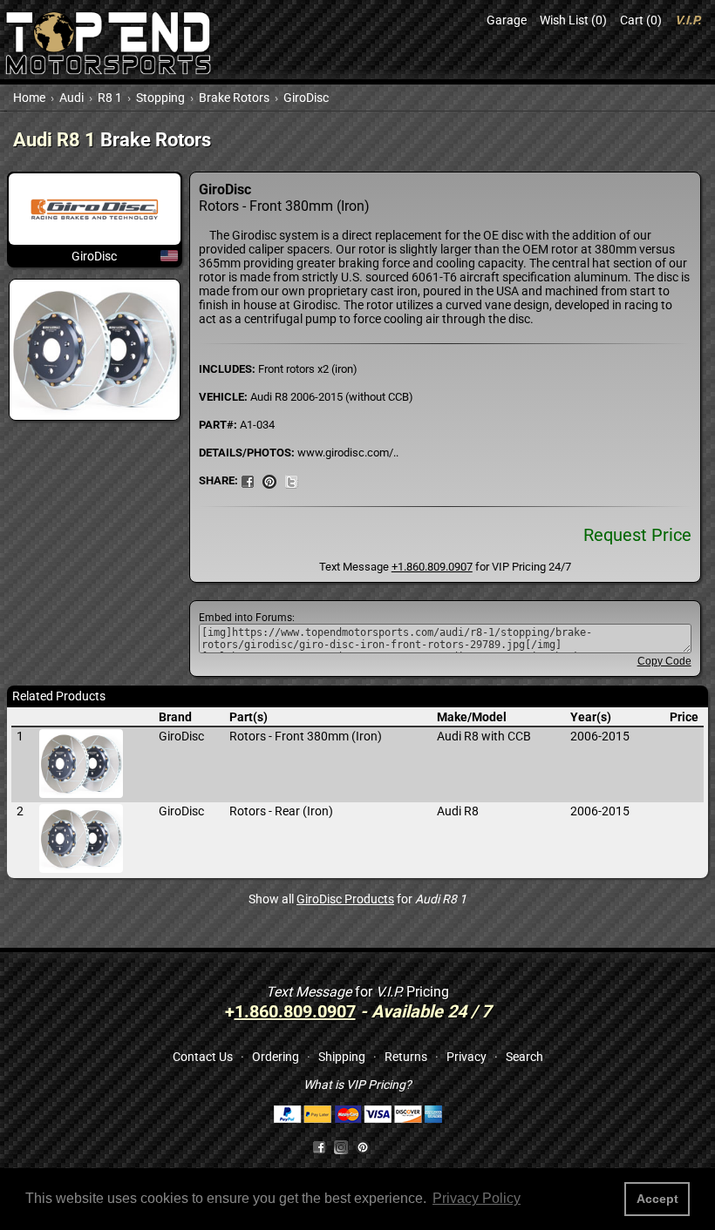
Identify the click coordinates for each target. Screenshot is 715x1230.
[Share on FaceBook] (248, 480)
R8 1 (110, 98)
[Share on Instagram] (345, 1146)
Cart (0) (641, 20)
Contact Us (203, 1057)
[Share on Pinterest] (269, 480)
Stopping (160, 98)
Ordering (275, 1057)
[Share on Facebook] (319, 1146)
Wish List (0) (573, 20)
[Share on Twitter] (291, 480)
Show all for (357, 899)
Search (524, 1057)
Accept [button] (657, 1199)
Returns (406, 1057)
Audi (71, 98)
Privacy (466, 1057)
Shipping (341, 1057)
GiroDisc (306, 98)
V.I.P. (688, 20)
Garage (507, 20)
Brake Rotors (234, 98)
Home (29, 98)
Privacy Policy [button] (476, 1198)
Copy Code (664, 661)
